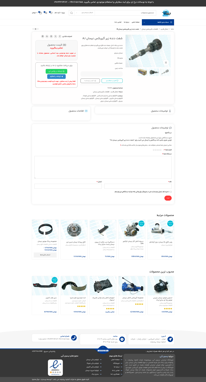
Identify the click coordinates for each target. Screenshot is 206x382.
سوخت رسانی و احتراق (136, 249)
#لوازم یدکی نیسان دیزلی (108, 101)
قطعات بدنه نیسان (108, 248)
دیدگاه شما (167, 154)
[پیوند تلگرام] (42, 36)
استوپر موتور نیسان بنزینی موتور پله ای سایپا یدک (162, 299)
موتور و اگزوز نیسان (137, 247)
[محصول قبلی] (38, 29)
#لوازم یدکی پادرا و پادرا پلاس (107, 96)
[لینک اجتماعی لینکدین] (47, 36)
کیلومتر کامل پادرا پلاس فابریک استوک (103, 299)
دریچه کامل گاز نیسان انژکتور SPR (133, 242)
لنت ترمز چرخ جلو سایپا (78, 298)
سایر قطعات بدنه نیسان (49, 303)
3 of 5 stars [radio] (157, 150)
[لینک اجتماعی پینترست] (51, 36)
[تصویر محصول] (161, 230)
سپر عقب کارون (51, 298)
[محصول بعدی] (33, 29)
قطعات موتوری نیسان (165, 305)
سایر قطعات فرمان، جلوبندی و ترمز (75, 303)
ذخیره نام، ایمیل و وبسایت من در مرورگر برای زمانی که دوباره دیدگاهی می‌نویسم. (141, 192)
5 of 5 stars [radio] (153, 150)
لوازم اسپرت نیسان (166, 245)
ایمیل (99, 181)
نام (170, 181)
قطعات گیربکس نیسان (150, 29)
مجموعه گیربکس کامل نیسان (132, 298)
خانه (172, 29)
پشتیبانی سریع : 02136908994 (43, 351)
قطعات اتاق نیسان (42, 244)
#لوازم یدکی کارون (116, 98)
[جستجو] (71, 13)
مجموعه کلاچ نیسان (71, 245)
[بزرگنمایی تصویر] (166, 63)
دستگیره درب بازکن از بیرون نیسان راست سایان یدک (104, 243)
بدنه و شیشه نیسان (108, 250)
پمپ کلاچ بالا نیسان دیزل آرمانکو (160, 242)
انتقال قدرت (164, 29)
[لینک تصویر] (55, 368)
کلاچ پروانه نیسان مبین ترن (76, 242)
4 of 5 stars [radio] (155, 150)
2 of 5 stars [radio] (159, 150)
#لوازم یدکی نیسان (101, 98)
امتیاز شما (168, 150)
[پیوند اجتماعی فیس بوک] (60, 36)
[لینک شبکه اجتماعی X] (55, 36)
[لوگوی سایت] (166, 13)
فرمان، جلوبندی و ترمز (79, 301)
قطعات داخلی (52, 244)
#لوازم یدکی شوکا (89, 96)
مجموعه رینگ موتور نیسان (47, 241)
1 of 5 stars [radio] (161, 150)
